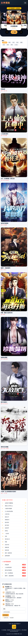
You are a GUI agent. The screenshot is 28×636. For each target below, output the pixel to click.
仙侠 (4, 44)
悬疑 (21, 42)
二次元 (16, 44)
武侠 (8, 44)
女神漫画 (5, 2)
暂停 (15, 32)
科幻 (17, 42)
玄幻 (13, 42)
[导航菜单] (25, 2)
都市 (9, 42)
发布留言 (5, 615)
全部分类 (4, 42)
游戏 (12, 44)
